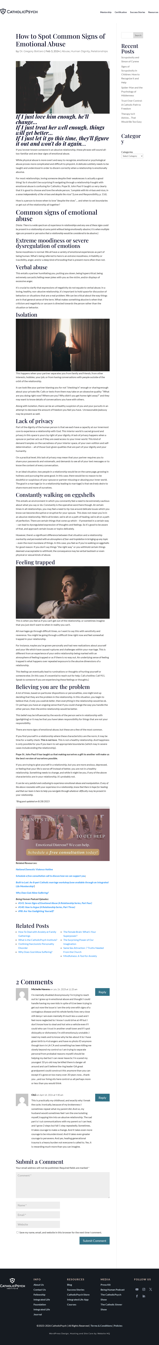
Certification (121, 12)
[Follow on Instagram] (144, 1289)
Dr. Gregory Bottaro (32, 51)
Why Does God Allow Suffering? (32, 892)
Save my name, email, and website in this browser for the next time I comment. (60, 1232)
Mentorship (105, 12)
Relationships (99, 51)
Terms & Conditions (101, 1325)
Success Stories (137, 12)
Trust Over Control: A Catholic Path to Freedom (131, 104)
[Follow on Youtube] (137, 1289)
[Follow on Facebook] (137, 1296)
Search (138, 35)
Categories (127, 151)
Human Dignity (80, 51)
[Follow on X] (150, 1289)
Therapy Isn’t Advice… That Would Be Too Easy (131, 117)
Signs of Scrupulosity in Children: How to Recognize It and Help (130, 74)
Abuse (66, 51)
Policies (118, 1325)
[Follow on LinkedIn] (144, 1296)
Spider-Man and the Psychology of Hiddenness (132, 91)
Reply (102, 992)
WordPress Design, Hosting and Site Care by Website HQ (79, 1333)
